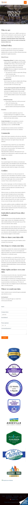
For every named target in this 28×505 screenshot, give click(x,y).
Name (2, 306)
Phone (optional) (4, 322)
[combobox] (3, 325)
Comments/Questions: (6, 328)
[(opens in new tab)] (14, 354)
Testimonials (16, 496)
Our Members (9, 496)
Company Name (4, 312)
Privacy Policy (7, 502)
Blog (25, 496)
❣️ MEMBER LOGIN (14, 499)
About (21, 496)
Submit (4, 337)
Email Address (4, 317)
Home (3, 496)
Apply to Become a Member (12, 497)
